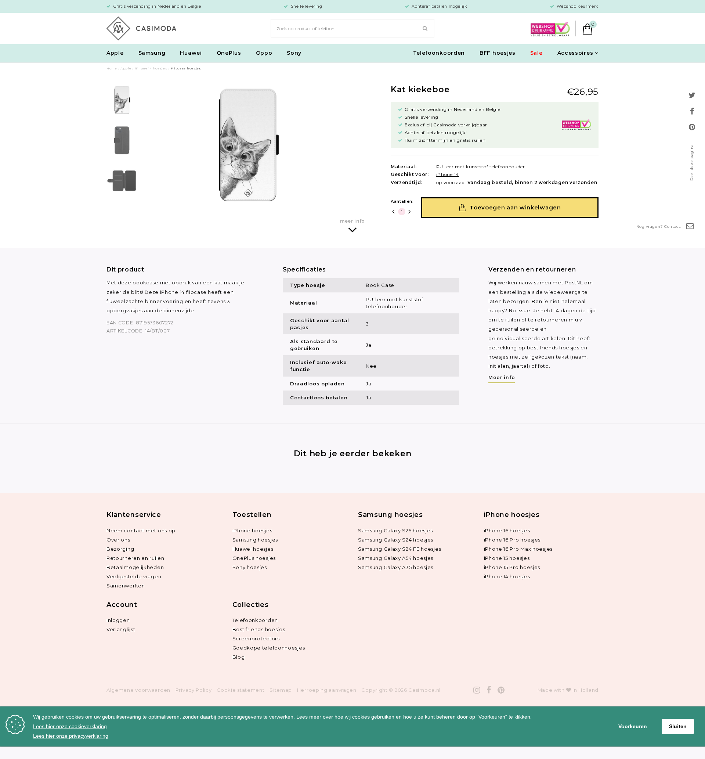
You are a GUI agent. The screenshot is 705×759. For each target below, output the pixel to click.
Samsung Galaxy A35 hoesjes (395, 567)
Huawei (191, 53)
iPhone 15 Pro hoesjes (512, 567)
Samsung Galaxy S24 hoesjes (395, 540)
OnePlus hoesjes (254, 558)
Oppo (264, 53)
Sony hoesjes (249, 567)
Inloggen (118, 620)
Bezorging (120, 549)
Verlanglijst (120, 629)
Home (111, 68)
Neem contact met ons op (141, 530)
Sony (294, 53)
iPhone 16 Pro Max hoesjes (518, 549)
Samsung (152, 53)
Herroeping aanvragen (327, 690)
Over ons (118, 540)
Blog (238, 657)
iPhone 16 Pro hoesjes (512, 540)
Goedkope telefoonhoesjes (268, 648)
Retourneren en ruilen (135, 558)
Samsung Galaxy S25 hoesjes (395, 530)
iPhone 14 (447, 174)
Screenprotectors (256, 638)
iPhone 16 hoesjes (507, 530)
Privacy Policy (194, 690)
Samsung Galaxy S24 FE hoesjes (399, 549)
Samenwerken (125, 586)
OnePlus (229, 53)
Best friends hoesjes (258, 629)
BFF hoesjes (498, 53)
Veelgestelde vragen (133, 576)
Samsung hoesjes (255, 540)
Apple (115, 53)
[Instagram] (477, 690)
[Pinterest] (501, 690)
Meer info (501, 377)
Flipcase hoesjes (186, 68)
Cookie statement (240, 690)
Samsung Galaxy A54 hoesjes (395, 558)
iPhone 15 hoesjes (507, 558)
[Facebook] (489, 690)
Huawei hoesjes (253, 549)
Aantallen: (402, 201)
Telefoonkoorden (439, 53)
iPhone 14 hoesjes (151, 68)
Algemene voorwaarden (138, 690)
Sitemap (281, 690)
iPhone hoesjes (252, 530)
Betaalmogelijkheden (135, 567)
